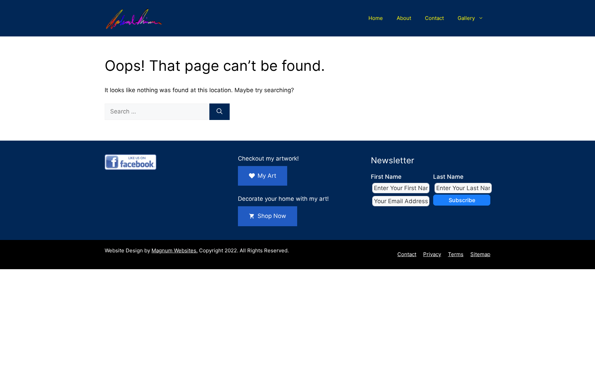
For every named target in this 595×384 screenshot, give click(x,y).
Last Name (448, 176)
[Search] (219, 111)
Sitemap (480, 254)
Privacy (432, 254)
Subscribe (462, 200)
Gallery (466, 18)
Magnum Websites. (175, 250)
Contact (434, 18)
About (404, 18)
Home (375, 18)
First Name (386, 176)
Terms (455, 254)
